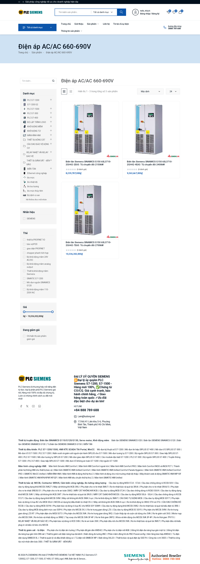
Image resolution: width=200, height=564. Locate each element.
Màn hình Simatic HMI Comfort (63, 466)
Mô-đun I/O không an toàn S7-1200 (82, 461)
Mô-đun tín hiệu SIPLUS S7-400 (139, 449)
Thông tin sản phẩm (70, 31)
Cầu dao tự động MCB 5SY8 (38, 506)
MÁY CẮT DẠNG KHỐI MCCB (106, 494)
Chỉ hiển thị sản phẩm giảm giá (36, 337)
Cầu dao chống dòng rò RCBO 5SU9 (142, 490)
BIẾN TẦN (31, 169)
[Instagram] (39, 406)
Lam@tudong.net (86, 416)
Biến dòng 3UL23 (106, 538)
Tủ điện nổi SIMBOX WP (86, 538)
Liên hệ (106, 24)
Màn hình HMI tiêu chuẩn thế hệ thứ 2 (75, 478)
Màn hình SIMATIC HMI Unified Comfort (72, 470)
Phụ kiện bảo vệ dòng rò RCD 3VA (64, 521)
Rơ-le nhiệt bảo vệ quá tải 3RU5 (77, 494)
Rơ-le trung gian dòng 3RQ (100, 513)
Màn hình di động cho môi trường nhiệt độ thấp (117, 474)
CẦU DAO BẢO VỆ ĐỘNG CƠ (38, 146)
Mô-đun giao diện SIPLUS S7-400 (84, 457)
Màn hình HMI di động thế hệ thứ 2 (78, 474)
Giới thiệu (78, 24)
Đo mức (30, 177)
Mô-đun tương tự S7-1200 (120, 453)
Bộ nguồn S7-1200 (109, 461)
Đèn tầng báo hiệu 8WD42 (159, 534)
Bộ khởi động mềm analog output (39, 265)
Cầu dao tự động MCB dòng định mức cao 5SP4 (40, 510)
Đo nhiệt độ (32, 182)
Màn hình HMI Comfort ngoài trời (93, 466)
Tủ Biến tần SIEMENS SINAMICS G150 (64, 444)
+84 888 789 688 (86, 410)
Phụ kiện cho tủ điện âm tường (61, 530)
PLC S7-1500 (33, 109)
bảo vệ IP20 (32, 244)
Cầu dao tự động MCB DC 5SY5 (127, 510)
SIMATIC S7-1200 (35, 278)
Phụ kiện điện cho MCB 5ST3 (49, 513)
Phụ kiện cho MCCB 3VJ (74, 510)
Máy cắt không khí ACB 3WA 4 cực (109, 502)
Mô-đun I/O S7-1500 (27, 453)
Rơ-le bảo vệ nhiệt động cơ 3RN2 (49, 517)
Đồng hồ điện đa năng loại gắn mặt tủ (148, 530)
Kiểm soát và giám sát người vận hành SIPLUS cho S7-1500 (79, 453)
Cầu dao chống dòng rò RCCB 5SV (157, 483)
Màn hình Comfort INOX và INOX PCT (154, 466)
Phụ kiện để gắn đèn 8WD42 (89, 530)
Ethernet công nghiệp (37, 173)
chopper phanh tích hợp (37, 253)
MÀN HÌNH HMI (34, 135)
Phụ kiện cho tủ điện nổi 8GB (116, 530)
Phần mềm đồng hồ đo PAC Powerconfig (126, 534)
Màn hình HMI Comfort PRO (123, 466)
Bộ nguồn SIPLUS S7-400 (155, 457)
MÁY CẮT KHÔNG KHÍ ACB (85, 490)
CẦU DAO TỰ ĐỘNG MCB (131, 498)
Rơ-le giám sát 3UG (161, 513)
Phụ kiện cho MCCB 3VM (154, 510)
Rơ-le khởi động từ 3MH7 (106, 498)
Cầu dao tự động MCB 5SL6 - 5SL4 (136, 494)
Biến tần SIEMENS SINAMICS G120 (159, 440)
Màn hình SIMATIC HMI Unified (108, 478)
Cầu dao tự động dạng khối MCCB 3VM (42, 498)
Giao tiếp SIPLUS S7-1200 (52, 461)
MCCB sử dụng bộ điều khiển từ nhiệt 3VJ (73, 502)
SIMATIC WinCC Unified (35, 474)
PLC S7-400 (32, 118)
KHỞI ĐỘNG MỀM (35, 126)
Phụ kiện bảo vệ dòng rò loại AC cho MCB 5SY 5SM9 (76, 506)
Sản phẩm (92, 24)
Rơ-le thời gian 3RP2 (104, 517)
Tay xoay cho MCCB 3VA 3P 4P (79, 517)
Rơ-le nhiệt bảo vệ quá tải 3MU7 (145, 521)
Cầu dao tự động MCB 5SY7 (157, 498)
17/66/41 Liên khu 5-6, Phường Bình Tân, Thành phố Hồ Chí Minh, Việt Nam (94, 424)
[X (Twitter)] (27, 406)
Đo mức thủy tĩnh (35, 191)
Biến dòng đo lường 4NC (95, 534)
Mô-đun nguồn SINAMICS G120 (38, 284)
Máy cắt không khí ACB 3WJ (66, 487)
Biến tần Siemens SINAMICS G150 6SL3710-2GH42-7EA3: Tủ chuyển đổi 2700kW (88, 244)
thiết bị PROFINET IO (36, 240)
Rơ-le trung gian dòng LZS (99, 510)
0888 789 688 (174, 28)
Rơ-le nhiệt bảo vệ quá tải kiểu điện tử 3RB (159, 506)
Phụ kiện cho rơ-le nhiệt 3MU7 (94, 487)
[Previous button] (23, 2)
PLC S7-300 (32, 113)
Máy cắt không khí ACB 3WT (48, 494)
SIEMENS (31, 218)
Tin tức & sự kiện (121, 24)
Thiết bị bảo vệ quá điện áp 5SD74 (131, 538)
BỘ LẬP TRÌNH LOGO (36, 122)
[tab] (64, 91)
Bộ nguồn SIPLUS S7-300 (146, 453)
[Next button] (19, 2)
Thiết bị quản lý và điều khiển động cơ (56, 538)
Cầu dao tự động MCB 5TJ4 (112, 490)
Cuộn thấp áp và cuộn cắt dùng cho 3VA (132, 513)
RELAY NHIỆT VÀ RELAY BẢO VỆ (37, 154)
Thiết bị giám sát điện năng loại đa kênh (64, 534)
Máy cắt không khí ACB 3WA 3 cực (78, 498)
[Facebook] (21, 406)
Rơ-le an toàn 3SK (90, 521)
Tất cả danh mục (35, 27)
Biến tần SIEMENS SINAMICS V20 (127, 440)
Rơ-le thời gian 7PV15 (164, 517)
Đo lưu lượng (33, 186)
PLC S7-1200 (33, 100)
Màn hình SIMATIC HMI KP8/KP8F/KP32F (38, 478)
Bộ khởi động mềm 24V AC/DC (37, 258)
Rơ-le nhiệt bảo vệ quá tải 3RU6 (124, 487)
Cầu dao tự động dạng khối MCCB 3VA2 (120, 506)
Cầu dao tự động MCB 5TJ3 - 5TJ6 (124, 483)
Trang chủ (66, 24)
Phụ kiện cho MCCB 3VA (75, 513)
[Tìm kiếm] (121, 12)
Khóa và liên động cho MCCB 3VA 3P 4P (134, 517)
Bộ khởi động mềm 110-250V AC (38, 291)
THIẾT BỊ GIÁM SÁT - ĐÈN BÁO (38, 162)
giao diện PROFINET (36, 248)
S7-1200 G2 (32, 104)
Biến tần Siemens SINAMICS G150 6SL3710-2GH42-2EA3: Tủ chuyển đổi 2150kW (88, 163)
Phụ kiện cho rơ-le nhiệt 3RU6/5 (154, 487)
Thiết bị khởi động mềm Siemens (37, 272)
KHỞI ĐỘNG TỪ (34, 131)
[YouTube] (33, 406)
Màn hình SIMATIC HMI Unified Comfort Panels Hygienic (117, 470)
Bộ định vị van (33, 195)
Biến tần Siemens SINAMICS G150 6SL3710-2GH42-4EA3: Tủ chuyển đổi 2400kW (149, 163)
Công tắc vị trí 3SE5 (157, 538)
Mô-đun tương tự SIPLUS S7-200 (52, 457)
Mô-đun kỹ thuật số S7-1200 (110, 449)
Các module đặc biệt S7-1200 (115, 457)
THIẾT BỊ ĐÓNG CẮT (36, 140)
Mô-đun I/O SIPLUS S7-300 (168, 449)
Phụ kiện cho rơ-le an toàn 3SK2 (57, 490)
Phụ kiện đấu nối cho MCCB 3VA (115, 521)
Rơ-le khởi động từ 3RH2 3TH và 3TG (144, 502)
